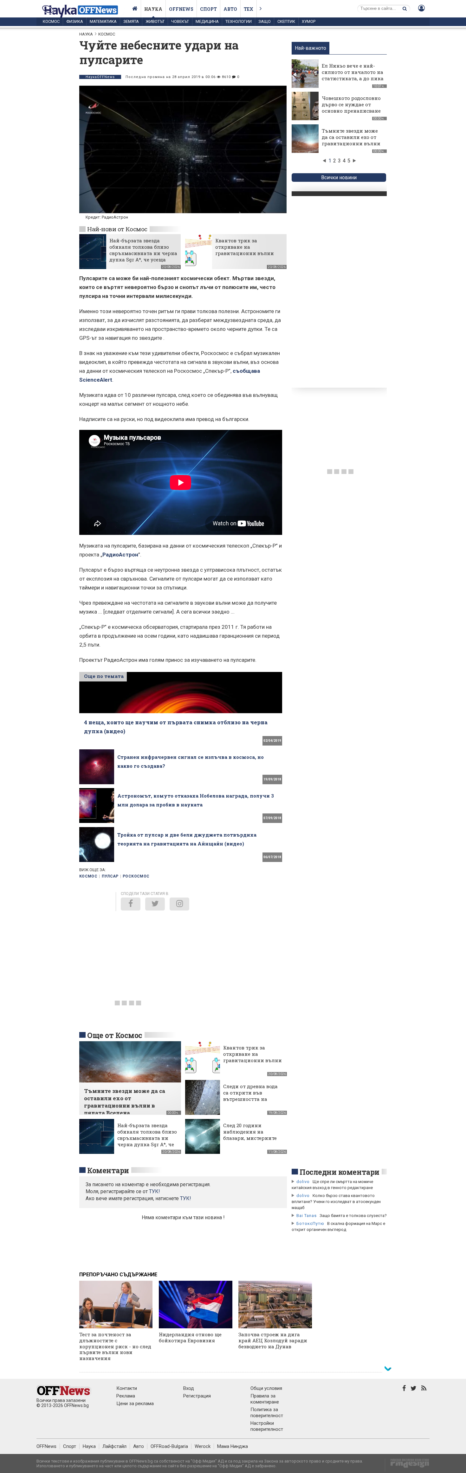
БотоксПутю (310, 1223)
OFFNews (46, 1446)
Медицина (207, 21)
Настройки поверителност (266, 1426)
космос (88, 876)
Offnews (181, 9)
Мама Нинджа (232, 1446)
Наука (153, 9)
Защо (264, 21)
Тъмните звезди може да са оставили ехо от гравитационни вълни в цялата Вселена (351, 140)
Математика (103, 21)
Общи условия (266, 1388)
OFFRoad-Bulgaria (169, 1446)
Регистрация (197, 1396)
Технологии (238, 21)
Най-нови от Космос (117, 229)
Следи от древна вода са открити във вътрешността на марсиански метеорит (251, 1095)
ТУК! (185, 1198)
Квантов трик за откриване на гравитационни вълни (244, 246)
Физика (74, 21)
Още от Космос (114, 1035)
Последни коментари (339, 1172)
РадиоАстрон (120, 554)
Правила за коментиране (264, 1399)
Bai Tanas (306, 1215)
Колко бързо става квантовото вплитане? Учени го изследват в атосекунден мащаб (336, 1201)
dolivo (303, 1181)
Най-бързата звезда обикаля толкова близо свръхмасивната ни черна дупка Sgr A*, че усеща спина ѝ (143, 253)
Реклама (125, 1396)
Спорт (208, 9)
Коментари (108, 1170)
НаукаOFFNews (100, 77)
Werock (202, 1446)
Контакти (126, 1388)
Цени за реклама (135, 1403)
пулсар (110, 876)
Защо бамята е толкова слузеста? (353, 1215)
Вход (188, 1388)
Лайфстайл (114, 1446)
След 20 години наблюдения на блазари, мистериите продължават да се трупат (250, 1138)
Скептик (286, 21)
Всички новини (339, 177)
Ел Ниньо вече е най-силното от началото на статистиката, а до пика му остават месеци (353, 75)
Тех (248, 9)
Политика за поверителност (266, 1412)
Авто (230, 9)
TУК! (154, 1191)
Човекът (180, 21)
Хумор (308, 21)
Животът (155, 21)
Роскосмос (136, 876)
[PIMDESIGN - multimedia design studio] (407, 1465)
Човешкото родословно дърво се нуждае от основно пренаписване (351, 104)
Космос (51, 21)
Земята (131, 21)
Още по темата (104, 676)
